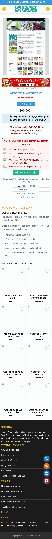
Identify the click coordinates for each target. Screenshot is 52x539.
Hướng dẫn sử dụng (10, 486)
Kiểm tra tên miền (9, 497)
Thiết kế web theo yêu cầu (13, 507)
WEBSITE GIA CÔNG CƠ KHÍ (13, 297)
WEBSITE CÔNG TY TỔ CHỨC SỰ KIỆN (38, 411)
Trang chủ (21, 88)
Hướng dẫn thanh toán (11, 491)
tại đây (34, 134)
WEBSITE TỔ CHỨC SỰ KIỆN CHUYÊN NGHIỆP (13, 373)
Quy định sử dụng (9, 460)
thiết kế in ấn (30, 197)
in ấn (22, 197)
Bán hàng (27, 193)
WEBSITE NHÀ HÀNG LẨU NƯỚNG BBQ (39, 297)
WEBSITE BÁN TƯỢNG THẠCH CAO (13, 335)
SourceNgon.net (33, 536)
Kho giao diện (7, 455)
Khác (34, 88)
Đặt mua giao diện (26, 173)
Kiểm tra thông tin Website (13, 502)
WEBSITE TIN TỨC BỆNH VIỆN (39, 373)
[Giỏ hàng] (48, 9)
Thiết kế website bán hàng (13, 476)
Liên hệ (4, 512)
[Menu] (4, 9)
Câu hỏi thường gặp (10, 450)
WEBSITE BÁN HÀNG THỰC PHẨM (13, 411)
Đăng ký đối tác (8, 465)
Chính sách (6, 471)
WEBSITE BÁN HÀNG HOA (39, 335)
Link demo (26, 104)
